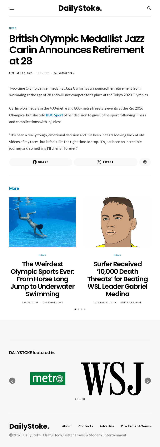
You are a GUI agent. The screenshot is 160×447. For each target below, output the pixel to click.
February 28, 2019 (20, 73)
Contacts (85, 426)
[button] (75, 309)
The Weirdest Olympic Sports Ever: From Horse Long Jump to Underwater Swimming (42, 279)
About (67, 426)
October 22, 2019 (105, 302)
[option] (47, 378)
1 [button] (76, 399)
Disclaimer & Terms (136, 426)
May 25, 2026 (30, 302)
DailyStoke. (80, 8)
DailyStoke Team (64, 73)
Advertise (107, 426)
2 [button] (80, 399)
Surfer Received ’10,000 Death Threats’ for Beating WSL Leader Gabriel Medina (117, 279)
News (12, 28)
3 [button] (83, 399)
